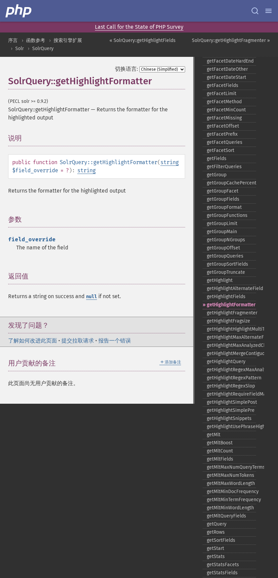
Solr (19, 48)
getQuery (216, 524)
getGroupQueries (225, 256)
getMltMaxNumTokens (230, 475)
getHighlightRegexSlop (231, 386)
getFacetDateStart (226, 77)
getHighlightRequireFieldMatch (231, 394)
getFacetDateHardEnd (230, 61)
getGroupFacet (222, 191)
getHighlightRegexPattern (231, 378)
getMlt (213, 435)
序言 (13, 40)
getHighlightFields (226, 296)
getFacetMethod (224, 102)
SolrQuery (43, 48)
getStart (215, 548)
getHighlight (220, 280)
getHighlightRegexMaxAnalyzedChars (231, 370)
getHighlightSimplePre (231, 410)
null (91, 296)
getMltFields (220, 459)
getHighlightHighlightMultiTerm (231, 329)
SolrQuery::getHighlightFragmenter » (231, 40)
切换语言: (126, 69)
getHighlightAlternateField (231, 288)
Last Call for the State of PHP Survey (139, 27)
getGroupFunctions (227, 215)
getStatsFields (222, 573)
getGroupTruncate (226, 272)
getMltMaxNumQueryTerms (231, 467)
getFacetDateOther (227, 69)
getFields (216, 158)
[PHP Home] (19, 11)
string (169, 162)
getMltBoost (220, 443)
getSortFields (221, 540)
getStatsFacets (223, 565)
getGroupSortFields (227, 264)
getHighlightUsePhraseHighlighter (231, 426)
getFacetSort (220, 150)
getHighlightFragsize (228, 321)
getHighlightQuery (226, 361)
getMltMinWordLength (230, 508)
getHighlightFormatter (231, 305)
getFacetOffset (223, 126)
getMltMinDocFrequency (231, 491)
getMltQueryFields (226, 516)
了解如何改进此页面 (32, 340)
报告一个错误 (114, 340)
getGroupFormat (224, 207)
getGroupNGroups (226, 240)
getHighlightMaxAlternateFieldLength (231, 337)
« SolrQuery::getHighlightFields (143, 40)
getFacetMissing (224, 118)
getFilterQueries (224, 167)
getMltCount (220, 451)
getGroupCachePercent (231, 183)
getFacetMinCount (226, 110)
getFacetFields (222, 85)
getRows (216, 532)
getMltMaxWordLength (231, 483)
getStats (216, 556)
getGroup (216, 175)
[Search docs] (255, 11)
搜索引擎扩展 (68, 40)
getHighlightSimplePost (231, 402)
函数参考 (35, 40)
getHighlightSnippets (229, 418)
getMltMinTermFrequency (231, 500)
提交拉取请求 (77, 340)
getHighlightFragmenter (231, 313)
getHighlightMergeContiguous (231, 353)
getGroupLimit (222, 223)
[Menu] (268, 11)
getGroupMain (222, 232)
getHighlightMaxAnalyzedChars (231, 345)
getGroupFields (223, 199)
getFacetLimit (221, 93)
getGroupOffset (223, 248)
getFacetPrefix (222, 134)
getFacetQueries (224, 142)
